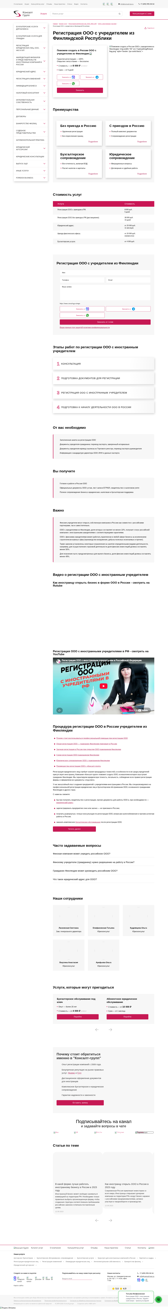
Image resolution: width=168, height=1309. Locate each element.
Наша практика (59, 4)
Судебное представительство (26, 132)
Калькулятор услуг (37, 4)
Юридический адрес (26, 72)
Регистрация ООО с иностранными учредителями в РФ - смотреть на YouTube (100, 653)
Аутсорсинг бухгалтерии (23, 1258)
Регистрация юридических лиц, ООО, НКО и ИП (27, 48)
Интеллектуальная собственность (25, 101)
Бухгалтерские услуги (85, 1258)
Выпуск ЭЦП (22, 164)
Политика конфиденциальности (56, 1301)
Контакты (84, 4)
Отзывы (49, 4)
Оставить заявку (80, 1103)
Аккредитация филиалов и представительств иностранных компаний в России (29, 61)
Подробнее (93, 142)
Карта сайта (18, 1285)
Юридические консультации (30, 157)
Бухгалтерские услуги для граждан (29, 37)
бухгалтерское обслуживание (87, 822)
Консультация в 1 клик (142, 14)
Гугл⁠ (79, 1073)
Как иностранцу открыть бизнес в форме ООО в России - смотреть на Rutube (101, 584)
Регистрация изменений (28, 79)
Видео (76, 4)
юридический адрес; (64, 803)
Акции (27, 4)
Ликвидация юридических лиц (78, 1261)
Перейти (78, 1017)
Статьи (69, 4)
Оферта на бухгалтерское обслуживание (27, 1301)
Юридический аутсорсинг (23, 148)
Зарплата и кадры (146, 1258)
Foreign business (24, 178)
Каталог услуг (37, 1248)
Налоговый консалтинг (27, 93)
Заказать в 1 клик (105, 322)
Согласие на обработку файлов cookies (118, 1301)
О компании (18, 4)
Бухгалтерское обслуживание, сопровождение (55, 1258)
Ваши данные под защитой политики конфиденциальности (85, 327)
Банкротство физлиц (26, 123)
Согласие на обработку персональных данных (85, 1301)
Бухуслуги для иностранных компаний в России (116, 1258)
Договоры (21, 116)
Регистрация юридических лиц (26, 1261)
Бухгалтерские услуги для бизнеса (27, 28)
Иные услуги (22, 171)
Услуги (43, 14)
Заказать (80, 90)
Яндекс (71, 1073)
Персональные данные (27, 109)
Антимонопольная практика (30, 140)
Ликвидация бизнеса (26, 86)
